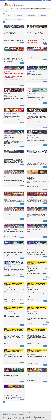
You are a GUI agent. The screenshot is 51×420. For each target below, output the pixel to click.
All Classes (43, 8)
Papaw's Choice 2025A (31, 71)
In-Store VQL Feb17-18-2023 (32, 287)
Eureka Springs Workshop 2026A (33, 113)
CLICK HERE (6, 75)
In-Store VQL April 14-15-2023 (32, 266)
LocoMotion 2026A (7, 175)
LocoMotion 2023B (7, 212)
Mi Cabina (5, 197)
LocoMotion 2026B (7, 135)
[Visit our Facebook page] (7, 0)
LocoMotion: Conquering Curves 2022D (11, 229)
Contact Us (5, 0)
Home (17, 8)
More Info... (22, 42)
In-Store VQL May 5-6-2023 (32, 333)
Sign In (47, 0)
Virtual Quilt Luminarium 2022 (32, 354)
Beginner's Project (20, 15)
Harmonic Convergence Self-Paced (33, 52)
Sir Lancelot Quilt (30, 197)
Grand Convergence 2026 (8, 52)
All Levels (8, 15)
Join (45, 0)
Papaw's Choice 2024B (31, 245)
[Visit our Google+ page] (47, 6)
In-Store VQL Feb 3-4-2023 (8, 287)
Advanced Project (8, 19)
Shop (4, 11)
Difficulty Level (33, 8)
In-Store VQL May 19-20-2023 (9, 333)
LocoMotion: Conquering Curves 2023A (34, 229)
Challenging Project (20, 19)
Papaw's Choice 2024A (8, 245)
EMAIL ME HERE (36, 37)
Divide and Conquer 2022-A (32, 373)
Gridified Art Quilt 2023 (8, 266)
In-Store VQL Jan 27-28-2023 (9, 311)
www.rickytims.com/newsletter (32, 215)
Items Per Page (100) (10, 22)
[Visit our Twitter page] (46, 6)
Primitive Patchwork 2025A (8, 93)
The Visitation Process (7, 29)
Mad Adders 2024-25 (30, 175)
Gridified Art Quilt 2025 (31, 154)
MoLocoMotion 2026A (7, 154)
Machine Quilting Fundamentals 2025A (10, 113)
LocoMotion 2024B (7, 71)
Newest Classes (22, 8)
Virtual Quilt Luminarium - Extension (10, 354)
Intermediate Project (43, 15)
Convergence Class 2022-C (8, 373)
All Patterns (37, 8)
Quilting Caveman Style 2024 (32, 93)
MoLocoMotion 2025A (31, 135)
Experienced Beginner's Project (31, 16)
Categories (27, 8)
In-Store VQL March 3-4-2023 (32, 311)
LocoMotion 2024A (30, 212)
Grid (3, 22)
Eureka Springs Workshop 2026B (33, 29)
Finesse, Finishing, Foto (8, 389)
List (6, 22)
